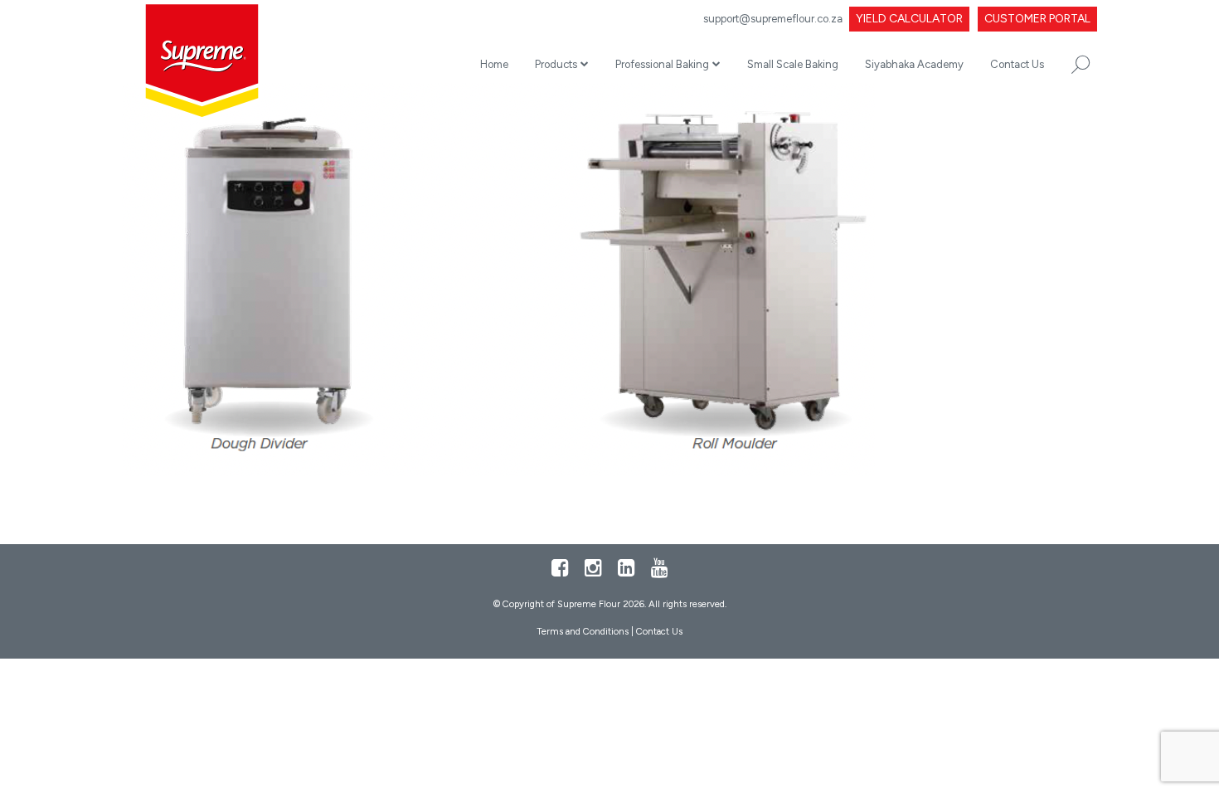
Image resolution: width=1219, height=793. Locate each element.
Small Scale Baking (792, 64)
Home (494, 64)
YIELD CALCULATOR (909, 19)
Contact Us (1017, 64)
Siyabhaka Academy (914, 64)
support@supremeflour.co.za (773, 18)
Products (556, 64)
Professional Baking (662, 64)
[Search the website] (1080, 64)
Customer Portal (1037, 19)
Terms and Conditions (583, 631)
